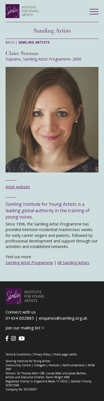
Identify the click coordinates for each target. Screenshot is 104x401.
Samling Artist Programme (29, 262)
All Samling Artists (73, 262)
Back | (27, 42)
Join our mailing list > (25, 327)
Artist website (18, 186)
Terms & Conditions (18, 354)
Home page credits (65, 354)
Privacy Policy (42, 354)
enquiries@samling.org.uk (63, 318)
